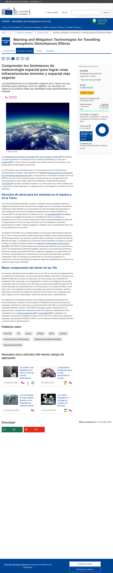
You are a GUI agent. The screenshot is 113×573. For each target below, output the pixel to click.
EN (8, 58)
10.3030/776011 (85, 87)
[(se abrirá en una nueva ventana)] (19, 11)
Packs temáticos (15, 27)
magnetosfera (44, 313)
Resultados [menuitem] (50, 51)
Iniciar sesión (53, 12)
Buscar (77, 27)
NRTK (51, 333)
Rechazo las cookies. (85, 569)
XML (14, 429)
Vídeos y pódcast (49, 27)
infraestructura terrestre (13, 345)
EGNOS (40, 333)
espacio (28, 333)
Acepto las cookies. (85, 564)
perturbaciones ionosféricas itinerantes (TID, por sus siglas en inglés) (32, 157)
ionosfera (6, 162)
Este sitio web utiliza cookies (15, 565)
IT (22, 58)
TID (18, 333)
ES (13, 58)
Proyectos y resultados (32, 27)
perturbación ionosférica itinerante (47, 339)
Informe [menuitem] (39, 51)
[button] (64, 12)
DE (3, 58)
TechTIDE (6, 184)
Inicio (5, 27)
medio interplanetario (26, 313)
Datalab (70, 27)
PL (27, 58)
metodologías (52, 214)
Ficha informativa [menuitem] (9, 51)
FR (18, 58)
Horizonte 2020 (43, 32)
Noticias (61, 27)
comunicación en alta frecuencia (16, 339)
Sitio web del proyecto (90, 80)
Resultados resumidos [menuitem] (25, 51)
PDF (36, 429)
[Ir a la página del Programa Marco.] (6, 41)
